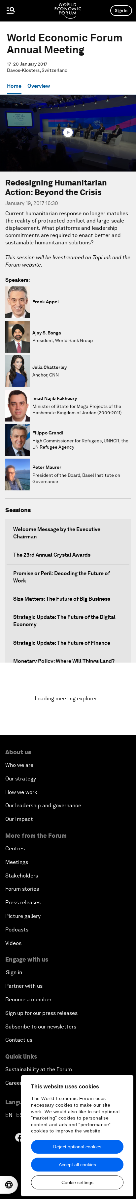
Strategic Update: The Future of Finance (61, 643)
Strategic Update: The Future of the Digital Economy (64, 620)
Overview (38, 86)
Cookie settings (77, 1182)
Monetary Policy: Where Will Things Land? (64, 661)
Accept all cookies (77, 1164)
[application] (68, 133)
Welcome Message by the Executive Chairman (56, 533)
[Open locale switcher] (8, 1184)
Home (14, 86)
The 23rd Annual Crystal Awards (51, 555)
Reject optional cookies (77, 1146)
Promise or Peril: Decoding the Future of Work (61, 577)
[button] (68, 132)
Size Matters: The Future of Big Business (61, 599)
